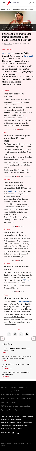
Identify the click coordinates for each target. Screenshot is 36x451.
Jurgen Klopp (24, 301)
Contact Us (5, 419)
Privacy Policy (14, 416)
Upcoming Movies (7, 410)
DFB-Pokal (27, 280)
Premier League (26, 398)
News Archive (27, 422)
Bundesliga (12, 191)
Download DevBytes (20, 425)
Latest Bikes (5, 398)
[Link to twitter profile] (13, 433)
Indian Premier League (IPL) (10, 395)
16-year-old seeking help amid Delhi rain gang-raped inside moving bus (17, 357)
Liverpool (6, 53)
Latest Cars (15, 398)
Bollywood (4, 387)
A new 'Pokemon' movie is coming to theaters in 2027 (16, 349)
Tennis (14, 402)
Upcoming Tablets (21, 410)
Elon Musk (5, 376)
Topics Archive (6, 425)
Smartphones (5, 402)
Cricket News (22, 387)
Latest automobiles (28, 395)
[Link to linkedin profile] (17, 433)
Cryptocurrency (6, 391)
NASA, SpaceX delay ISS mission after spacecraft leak (16, 373)
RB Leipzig (28, 56)
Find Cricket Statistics (8, 428)
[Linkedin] (27, 334)
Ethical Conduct (16, 419)
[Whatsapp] (15, 334)
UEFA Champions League (9, 406)
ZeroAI (19, 428)
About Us (4, 416)
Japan (4, 352)
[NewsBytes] (13, 2)
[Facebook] (9, 334)
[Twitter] (21, 334)
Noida (4, 360)
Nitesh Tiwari (7, 368)
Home (3, 9)
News (8, 9)
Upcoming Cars (25, 406)
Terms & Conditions (27, 416)
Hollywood (24, 391)
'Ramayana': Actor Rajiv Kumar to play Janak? (16, 365)
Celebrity (13, 387)
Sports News (16, 9)
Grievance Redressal (8, 422)
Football (16, 391)
